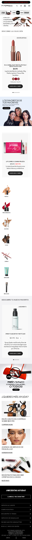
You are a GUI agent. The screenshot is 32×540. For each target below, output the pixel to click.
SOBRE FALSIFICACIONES (15, 534)
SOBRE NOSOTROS (7, 509)
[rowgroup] (16, 240)
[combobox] (16, 338)
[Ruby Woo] (16, 79)
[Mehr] (18, 79)
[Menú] (29, 6)
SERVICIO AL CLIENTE (8, 505)
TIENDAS (24, 537)
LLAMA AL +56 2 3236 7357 (16, 496)
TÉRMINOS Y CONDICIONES (15, 532)
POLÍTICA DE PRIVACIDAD (16, 531)
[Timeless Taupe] (13, 79)
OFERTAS (8, 537)
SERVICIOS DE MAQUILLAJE (10, 518)
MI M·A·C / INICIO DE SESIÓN (10, 526)
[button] (29, 6)
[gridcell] (16, 191)
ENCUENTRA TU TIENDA (8, 514)
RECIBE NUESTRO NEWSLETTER (11, 522)
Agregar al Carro (15, 86)
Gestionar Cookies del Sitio (16, 530)
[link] (15, 50)
